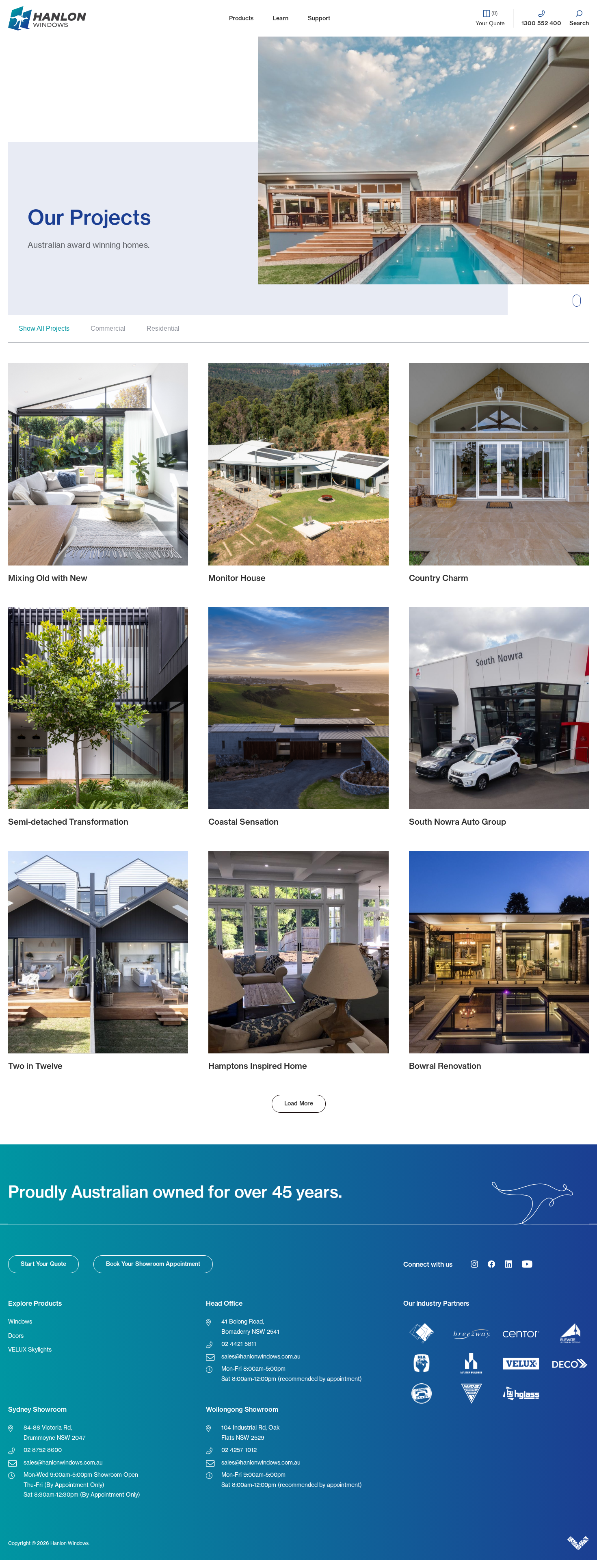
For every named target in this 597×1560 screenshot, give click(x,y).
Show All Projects (44, 328)
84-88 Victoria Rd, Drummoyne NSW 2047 (55, 1432)
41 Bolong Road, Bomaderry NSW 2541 (250, 1326)
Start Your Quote (43, 1264)
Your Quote (490, 18)
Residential (163, 328)
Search (579, 23)
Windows (20, 1321)
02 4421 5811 (238, 1343)
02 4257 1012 (239, 1449)
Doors (16, 1335)
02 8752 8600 (43, 1449)
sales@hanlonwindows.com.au (261, 1356)
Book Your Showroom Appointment (153, 1264)
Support (319, 18)
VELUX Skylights (30, 1349)
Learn (280, 18)
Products (241, 18)
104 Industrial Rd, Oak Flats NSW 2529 (250, 1432)
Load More (298, 1103)
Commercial (108, 328)
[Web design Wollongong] (578, 1543)
